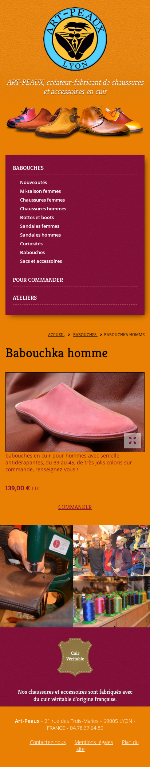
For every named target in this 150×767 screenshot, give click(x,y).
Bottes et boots (37, 217)
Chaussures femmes (42, 199)
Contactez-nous (48, 742)
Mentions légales (94, 742)
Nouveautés (33, 182)
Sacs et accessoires (41, 261)
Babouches (32, 252)
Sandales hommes (40, 234)
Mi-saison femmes (40, 191)
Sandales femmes (39, 226)
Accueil (56, 335)
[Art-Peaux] (75, 38)
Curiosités (31, 243)
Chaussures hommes (43, 208)
